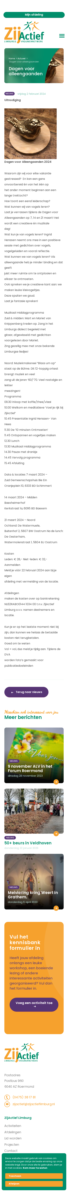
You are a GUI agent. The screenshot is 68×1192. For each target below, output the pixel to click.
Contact (10, 1151)
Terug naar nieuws (28, 692)
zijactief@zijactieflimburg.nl (33, 1104)
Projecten (11, 1144)
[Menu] (62, 35)
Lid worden (12, 1138)
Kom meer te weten (35, 1168)
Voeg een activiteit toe (34, 1003)
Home (12, 58)
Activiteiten (12, 1126)
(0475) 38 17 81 (24, 1097)
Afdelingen (12, 1132)
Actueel (21, 58)
